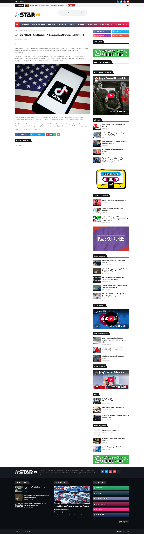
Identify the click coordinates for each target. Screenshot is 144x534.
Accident (99, 488)
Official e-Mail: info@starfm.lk (121, 531)
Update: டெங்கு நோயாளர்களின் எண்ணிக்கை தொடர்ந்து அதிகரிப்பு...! (48, 5)
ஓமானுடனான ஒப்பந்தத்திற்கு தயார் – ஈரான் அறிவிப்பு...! (113, 261)
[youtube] (128, 1)
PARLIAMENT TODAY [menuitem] (38, 24)
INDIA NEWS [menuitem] (52, 24)
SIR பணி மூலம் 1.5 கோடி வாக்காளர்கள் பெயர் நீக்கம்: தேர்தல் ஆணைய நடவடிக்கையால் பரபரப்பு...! (114, 296)
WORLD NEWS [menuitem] (62, 24)
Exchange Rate (101, 504)
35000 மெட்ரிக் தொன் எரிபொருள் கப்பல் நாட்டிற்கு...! (112, 150)
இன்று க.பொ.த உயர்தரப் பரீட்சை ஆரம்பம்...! (113, 407)
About (22, 1)
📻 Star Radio (28, 531)
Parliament (100, 515)
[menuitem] (17, 24)
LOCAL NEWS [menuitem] (25, 24)
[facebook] (118, 1)
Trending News (23, 30)
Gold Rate (99, 509)
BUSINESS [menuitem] (81, 24)
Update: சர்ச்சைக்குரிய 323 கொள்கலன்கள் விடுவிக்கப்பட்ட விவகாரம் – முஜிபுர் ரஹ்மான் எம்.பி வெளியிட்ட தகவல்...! (115, 219)
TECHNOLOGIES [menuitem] (92, 24)
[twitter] (121, 1)
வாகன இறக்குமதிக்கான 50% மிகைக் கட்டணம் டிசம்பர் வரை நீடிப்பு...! (71, 507)
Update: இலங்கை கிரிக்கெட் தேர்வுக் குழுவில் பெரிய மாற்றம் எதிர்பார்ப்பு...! (114, 286)
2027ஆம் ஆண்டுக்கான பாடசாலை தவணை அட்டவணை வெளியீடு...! (113, 400)
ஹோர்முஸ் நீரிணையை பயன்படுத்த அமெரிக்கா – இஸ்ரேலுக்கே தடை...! (115, 142)
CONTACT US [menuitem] (120, 24)
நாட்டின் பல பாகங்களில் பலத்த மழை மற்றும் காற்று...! (113, 357)
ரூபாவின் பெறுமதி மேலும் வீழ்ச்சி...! (111, 447)
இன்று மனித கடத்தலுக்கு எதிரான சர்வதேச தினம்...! (113, 125)
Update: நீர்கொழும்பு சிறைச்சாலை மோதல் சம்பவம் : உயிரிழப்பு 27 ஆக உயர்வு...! (113, 134)
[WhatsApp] (118, 471)
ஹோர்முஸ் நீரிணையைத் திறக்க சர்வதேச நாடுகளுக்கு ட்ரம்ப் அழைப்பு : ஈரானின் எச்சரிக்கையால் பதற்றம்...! (113, 160)
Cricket (98, 493)
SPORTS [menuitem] (72, 24)
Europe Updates (101, 498)
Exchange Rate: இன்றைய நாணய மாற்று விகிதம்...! (113, 439)
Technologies (27, 129)
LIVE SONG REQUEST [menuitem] (106, 24)
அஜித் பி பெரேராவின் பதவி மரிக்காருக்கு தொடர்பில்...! (112, 209)
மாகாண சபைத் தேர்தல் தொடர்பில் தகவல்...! (114, 200)
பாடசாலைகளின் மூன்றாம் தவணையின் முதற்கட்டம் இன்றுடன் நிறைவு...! (115, 416)
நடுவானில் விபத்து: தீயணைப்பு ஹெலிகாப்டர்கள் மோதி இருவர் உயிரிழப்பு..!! (114, 270)
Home (16, 1)
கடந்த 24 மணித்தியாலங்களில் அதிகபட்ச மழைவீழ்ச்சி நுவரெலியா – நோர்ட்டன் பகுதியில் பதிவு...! (114, 340)
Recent (21, 129)
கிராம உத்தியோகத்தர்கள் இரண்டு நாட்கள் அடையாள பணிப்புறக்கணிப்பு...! (113, 278)
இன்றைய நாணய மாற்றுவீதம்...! (110, 430)
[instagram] (124, 1)
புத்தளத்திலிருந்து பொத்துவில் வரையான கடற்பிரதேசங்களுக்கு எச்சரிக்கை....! (112, 349)
